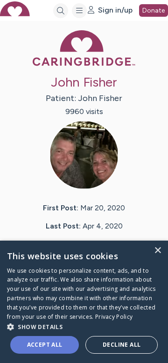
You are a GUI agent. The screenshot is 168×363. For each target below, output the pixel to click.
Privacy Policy (114, 317)
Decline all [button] (121, 345)
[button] (84, 326)
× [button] (157, 250)
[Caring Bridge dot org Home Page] (84, 64)
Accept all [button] (45, 345)
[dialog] (84, 302)
